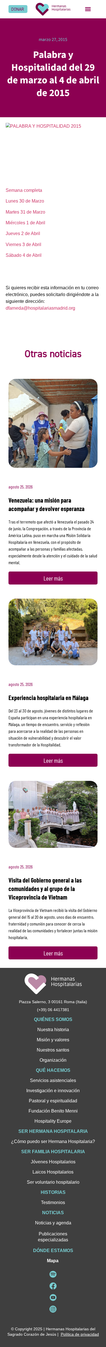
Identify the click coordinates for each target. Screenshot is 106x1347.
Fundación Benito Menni (53, 1111)
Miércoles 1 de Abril (25, 222)
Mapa (53, 1260)
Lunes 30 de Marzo (25, 201)
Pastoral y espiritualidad (53, 1100)
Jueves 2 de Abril (23, 233)
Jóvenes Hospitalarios (53, 1161)
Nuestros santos (53, 1050)
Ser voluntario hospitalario (53, 1182)
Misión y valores (53, 1039)
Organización (53, 1060)
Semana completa (24, 190)
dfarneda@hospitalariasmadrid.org (40, 308)
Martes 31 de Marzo (25, 212)
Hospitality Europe (53, 1121)
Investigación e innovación (53, 1090)
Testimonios (53, 1202)
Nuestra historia (53, 1029)
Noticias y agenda (53, 1222)
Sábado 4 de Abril (24, 255)
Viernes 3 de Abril (23, 244)
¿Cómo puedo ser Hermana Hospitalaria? (53, 1141)
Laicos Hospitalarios (53, 1172)
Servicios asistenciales (53, 1080)
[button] (88, 9)
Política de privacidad (80, 1334)
